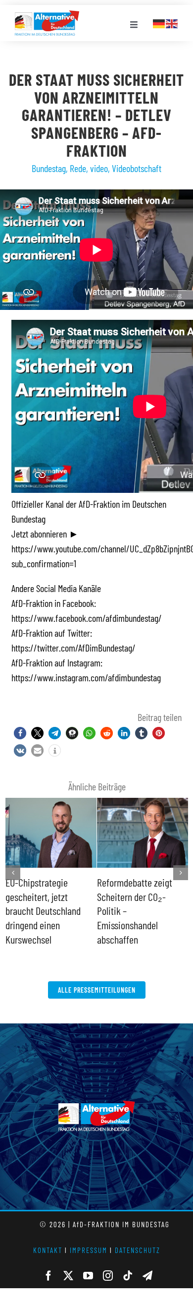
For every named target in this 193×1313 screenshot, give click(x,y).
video (99, 168)
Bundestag (49, 168)
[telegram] (147, 1261)
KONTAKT (47, 1235)
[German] (159, 22)
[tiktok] (128, 1261)
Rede (78, 168)
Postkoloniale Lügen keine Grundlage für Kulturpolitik (134, 896)
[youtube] (88, 1261)
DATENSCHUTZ (137, 1235)
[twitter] (68, 1261)
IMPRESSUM (88, 1235)
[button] (20, 733)
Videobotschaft (136, 168)
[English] (172, 22)
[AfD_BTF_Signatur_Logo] (47, 15)
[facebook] (48, 1261)
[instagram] (108, 1261)
